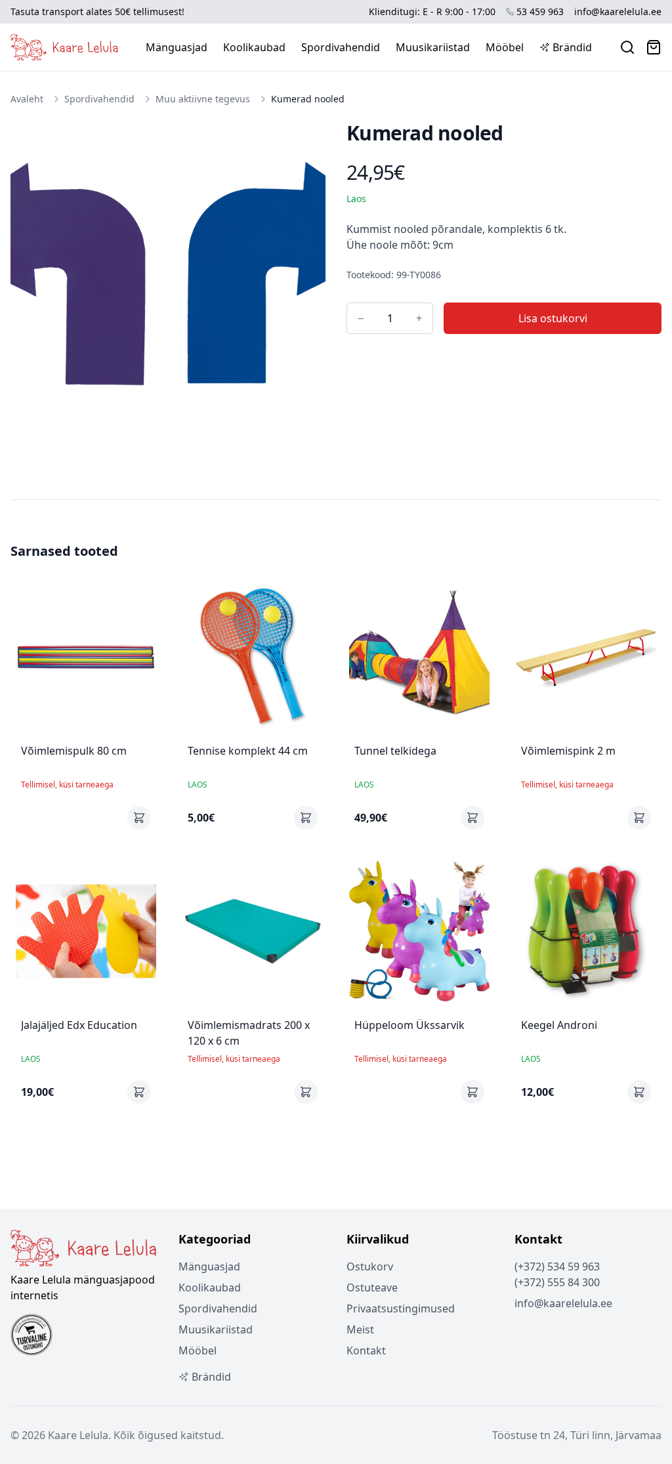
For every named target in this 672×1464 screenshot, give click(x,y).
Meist (360, 1329)
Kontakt (366, 1350)
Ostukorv (369, 1266)
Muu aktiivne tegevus (203, 99)
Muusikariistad (433, 47)
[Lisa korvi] (139, 817)
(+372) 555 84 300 (557, 1282)
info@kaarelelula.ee (618, 11)
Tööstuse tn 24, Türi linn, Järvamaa (577, 1435)
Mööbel (505, 47)
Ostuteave (372, 1287)
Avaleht (26, 99)
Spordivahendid (340, 47)
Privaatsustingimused (400, 1308)
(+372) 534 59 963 (557, 1266)
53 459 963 (540, 11)
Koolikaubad (254, 47)
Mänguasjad (176, 47)
